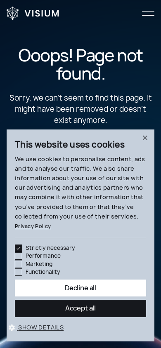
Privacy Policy (33, 226)
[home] (33, 13)
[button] (148, 13)
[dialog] (80, 235)
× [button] (145, 138)
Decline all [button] (80, 287)
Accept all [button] (80, 308)
